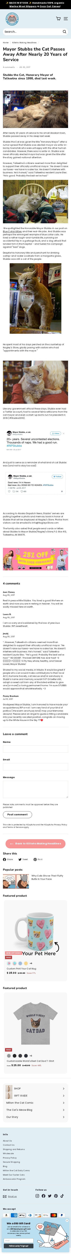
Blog (5, 1166)
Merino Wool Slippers (23, 6)
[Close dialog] (67, 1220)
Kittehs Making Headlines (24, 42)
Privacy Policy (60, 824)
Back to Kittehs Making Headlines (38, 843)
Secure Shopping (11, 1162)
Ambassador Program (14, 1179)
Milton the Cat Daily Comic (16, 1170)
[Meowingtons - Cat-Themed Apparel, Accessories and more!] (35, 569)
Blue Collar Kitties (12, 231)
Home (5, 42)
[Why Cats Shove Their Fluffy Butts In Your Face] (16, 881)
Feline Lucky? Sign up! (18, 1246)
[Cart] (58, 19)
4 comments (9, 67)
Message (9, 777)
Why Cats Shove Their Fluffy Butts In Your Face (47, 877)
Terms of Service (15, 827)
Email (6, 759)
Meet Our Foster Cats (14, 1174)
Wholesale (8, 1153)
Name (7, 742)
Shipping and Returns (14, 1149)
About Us (7, 1140)
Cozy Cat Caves (50, 6)
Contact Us (8, 1145)
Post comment (17, 814)
